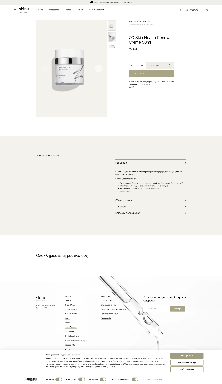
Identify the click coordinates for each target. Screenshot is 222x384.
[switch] (81, 379)
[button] (192, 9)
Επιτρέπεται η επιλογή (187, 363)
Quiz (131, 87)
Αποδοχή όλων (187, 356)
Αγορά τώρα (138, 73)
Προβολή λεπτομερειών (152, 379)
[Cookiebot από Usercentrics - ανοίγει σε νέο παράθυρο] (31, 379)
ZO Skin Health (142, 21)
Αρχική (131, 21)
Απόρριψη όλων (187, 369)
